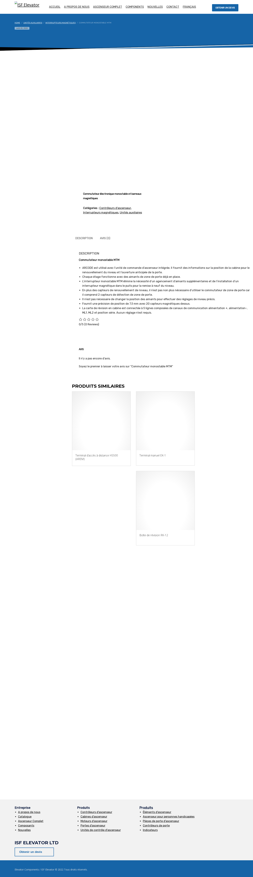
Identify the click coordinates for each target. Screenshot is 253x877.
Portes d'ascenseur (93, 825)
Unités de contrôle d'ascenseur (101, 830)
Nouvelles (24, 830)
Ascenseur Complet (30, 821)
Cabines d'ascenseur (94, 816)
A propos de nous (29, 812)
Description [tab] (84, 238)
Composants (26, 825)
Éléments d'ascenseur (157, 812)
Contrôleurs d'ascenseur (115, 208)
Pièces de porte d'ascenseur (161, 821)
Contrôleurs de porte (156, 825)
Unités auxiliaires (131, 212)
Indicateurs (150, 830)
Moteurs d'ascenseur (94, 821)
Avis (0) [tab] (105, 238)
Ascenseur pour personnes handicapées (168, 816)
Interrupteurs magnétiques (100, 212)
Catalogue (24, 816)
